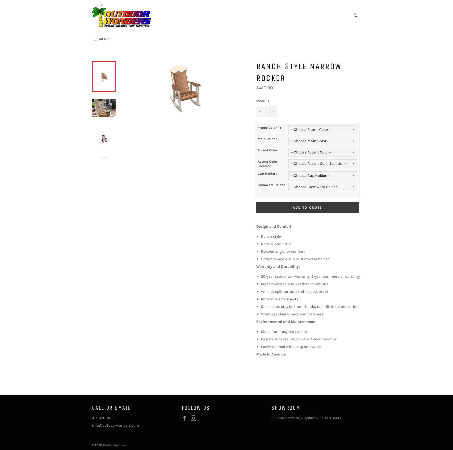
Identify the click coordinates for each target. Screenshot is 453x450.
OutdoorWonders (115, 445)
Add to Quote (307, 208)
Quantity (262, 100)
